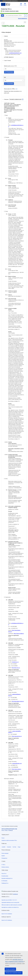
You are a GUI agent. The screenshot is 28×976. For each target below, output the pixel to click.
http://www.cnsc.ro (16, 667)
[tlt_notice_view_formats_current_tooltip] (22, 99)
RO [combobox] (5, 68)
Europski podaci (5, 875)
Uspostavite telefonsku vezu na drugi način (10, 902)
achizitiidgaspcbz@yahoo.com (15, 52)
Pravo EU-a (4, 873)
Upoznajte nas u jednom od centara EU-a (10, 907)
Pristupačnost (4, 858)
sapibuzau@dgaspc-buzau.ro (14, 695)
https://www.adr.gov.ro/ (17, 736)
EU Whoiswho (4, 880)
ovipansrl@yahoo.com (17, 763)
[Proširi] (3, 23)
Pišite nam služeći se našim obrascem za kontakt (12, 904)
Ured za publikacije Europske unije (9, 828)
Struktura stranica (5, 867)
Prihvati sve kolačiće (10, 969)
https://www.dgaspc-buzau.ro (14, 631)
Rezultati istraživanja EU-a (7, 878)
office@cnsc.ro (15, 662)
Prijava (21, 5)
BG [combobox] (5, 80)
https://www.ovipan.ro (16, 769)
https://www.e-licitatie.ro (19, 633)
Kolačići (3, 855)
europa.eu (15, 894)
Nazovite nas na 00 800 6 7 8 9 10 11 (9, 900)
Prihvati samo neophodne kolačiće (14, 972)
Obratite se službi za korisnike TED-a (9, 840)
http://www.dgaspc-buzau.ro (18, 701)
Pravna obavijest (5, 853)
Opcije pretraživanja (22, 18)
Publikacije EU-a (5, 883)
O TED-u (3, 864)
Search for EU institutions (7, 913)
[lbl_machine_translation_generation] (16, 89)
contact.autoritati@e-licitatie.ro (14, 732)
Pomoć (3, 838)
